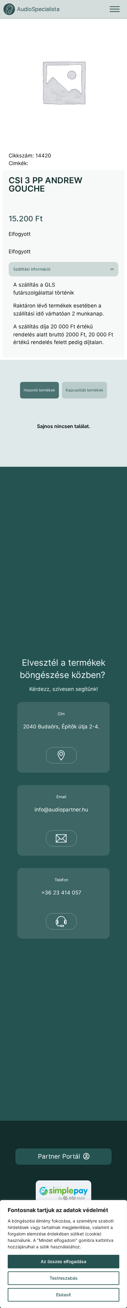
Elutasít (63, 1294)
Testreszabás (64, 1278)
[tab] (39, 390)
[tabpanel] (63, 426)
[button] (63, 269)
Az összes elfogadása (63, 1261)
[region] (63, 1254)
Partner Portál (59, 1156)
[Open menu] (114, 9)
